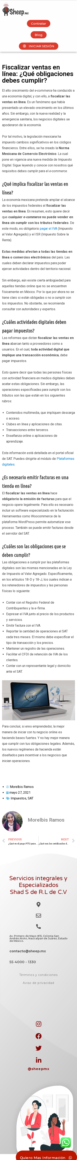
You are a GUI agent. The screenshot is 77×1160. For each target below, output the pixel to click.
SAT (30, 798)
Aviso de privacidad (38, 983)
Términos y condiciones (38, 975)
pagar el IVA (48, 229)
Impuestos (18, 798)
